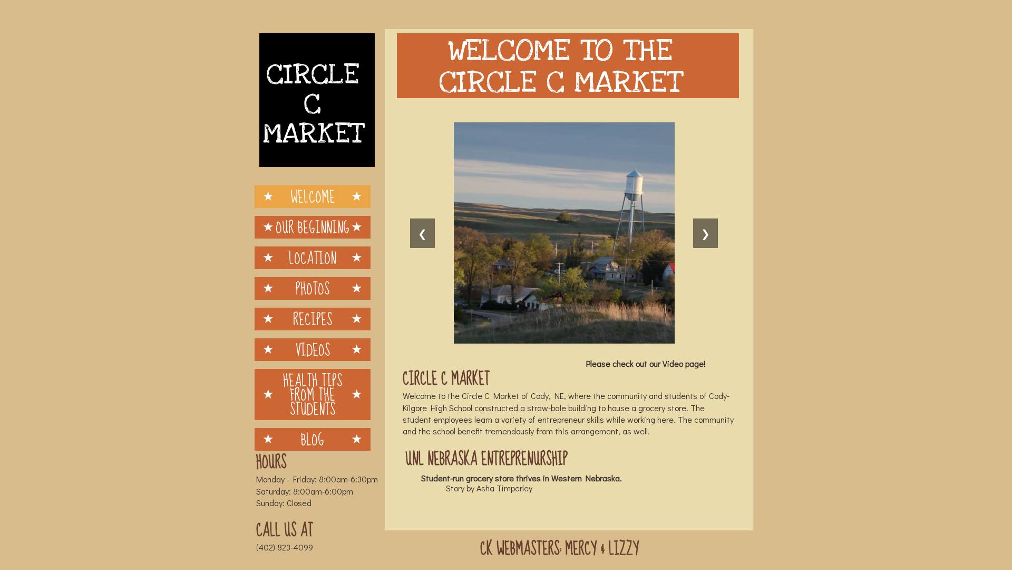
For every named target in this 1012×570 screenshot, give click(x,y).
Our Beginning (312, 227)
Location (312, 257)
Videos (313, 349)
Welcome (312, 196)
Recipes (312, 319)
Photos (312, 288)
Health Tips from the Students (312, 394)
